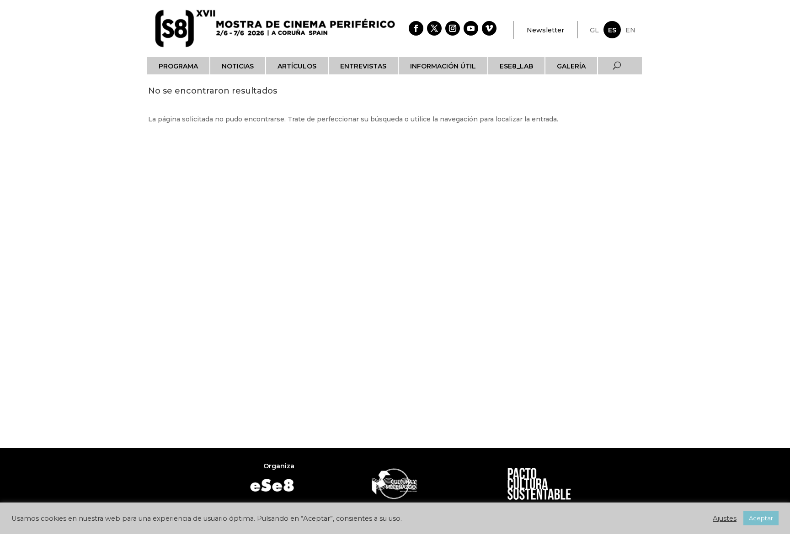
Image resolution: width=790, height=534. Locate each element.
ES (612, 30)
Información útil (443, 66)
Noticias (238, 66)
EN (630, 30)
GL (594, 30)
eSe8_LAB (516, 66)
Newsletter (545, 30)
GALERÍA (571, 66)
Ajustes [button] (725, 518)
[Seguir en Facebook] (416, 28)
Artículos (297, 66)
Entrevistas (363, 66)
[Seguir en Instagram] (452, 28)
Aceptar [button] (761, 518)
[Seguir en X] (434, 28)
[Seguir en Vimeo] (489, 28)
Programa (178, 66)
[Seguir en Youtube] (471, 28)
